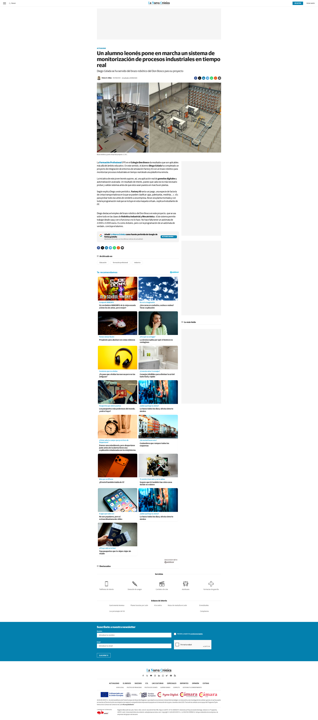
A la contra (158, 605)
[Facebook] (195, 78)
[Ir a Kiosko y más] (167, 676)
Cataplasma (204, 611)
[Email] (219, 78)
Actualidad (101, 48)
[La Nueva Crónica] (159, 672)
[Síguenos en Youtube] (151, 676)
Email (98, 642)
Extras (206, 683)
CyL (146, 683)
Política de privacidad (134, 687)
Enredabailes (204, 605)
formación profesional (120, 262)
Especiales (171, 683)
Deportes (184, 683)
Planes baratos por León (139, 605)
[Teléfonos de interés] (106, 585)
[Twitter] (199, 78)
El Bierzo (127, 683)
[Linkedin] (203, 78)
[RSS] (175, 676)
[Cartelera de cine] (161, 585)
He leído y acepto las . (190, 634)
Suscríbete (103, 655)
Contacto (176, 687)
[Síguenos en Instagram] (155, 676)
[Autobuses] (185, 585)
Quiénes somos (165, 687)
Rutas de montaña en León (177, 605)
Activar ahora (167, 236)
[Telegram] (207, 78)
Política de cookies (151, 687)
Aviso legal (120, 687)
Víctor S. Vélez (107, 78)
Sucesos (138, 683)
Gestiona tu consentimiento (192, 687)
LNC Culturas (157, 683)
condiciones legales (196, 634)
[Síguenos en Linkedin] (159, 676)
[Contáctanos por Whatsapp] (163, 676)
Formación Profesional (110, 163)
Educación (102, 262)
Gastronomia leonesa (116, 605)
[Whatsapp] (211, 78)
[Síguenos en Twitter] (147, 676)
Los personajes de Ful (117, 611)
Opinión (195, 683)
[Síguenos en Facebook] (143, 676)
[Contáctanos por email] (171, 676)
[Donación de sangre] (134, 585)
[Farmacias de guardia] (211, 585)
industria (137, 262)
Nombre (99, 631)
